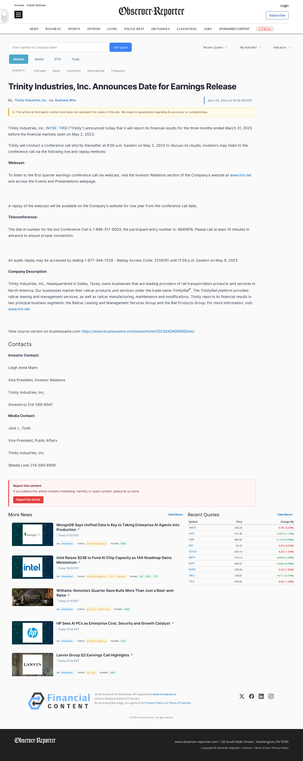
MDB (123, 543)
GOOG (193, 551)
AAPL (192, 533)
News (34, 29)
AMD (191, 539)
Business (53, 29)
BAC (191, 545)
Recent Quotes (213, 47)
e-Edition (265, 29)
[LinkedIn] (261, 701)
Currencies (74, 71)
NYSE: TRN (56, 128)
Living (112, 29)
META (192, 557)
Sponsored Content (234, 29)
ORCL (192, 575)
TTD (155, 576)
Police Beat (134, 29)
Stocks (39, 59)
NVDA (192, 569)
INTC (148, 576)
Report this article (28, 499)
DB (141, 576)
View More (174, 514)
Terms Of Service (180, 703)
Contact (246, 748)
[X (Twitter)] (242, 701)
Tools (75, 59)
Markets (18, 59)
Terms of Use (262, 748)
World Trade (104, 609)
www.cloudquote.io (164, 694)
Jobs (208, 29)
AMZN (192, 527)
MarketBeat (67, 543)
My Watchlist (248, 47)
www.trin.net (240, 175)
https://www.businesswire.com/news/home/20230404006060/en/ (138, 331)
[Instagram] (271, 701)
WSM (126, 609)
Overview (40, 71)
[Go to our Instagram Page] (35, 750)
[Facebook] (251, 701)
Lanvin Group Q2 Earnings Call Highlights (94, 655)
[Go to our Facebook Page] (17, 750)
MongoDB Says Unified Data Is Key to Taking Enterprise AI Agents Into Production (118, 527)
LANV (112, 672)
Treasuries (118, 71)
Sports (74, 29)
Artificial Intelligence (96, 543)
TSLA (191, 581)
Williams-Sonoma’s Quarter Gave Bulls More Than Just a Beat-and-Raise (115, 592)
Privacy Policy (154, 703)
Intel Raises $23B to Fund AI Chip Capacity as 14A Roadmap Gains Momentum (114, 560)
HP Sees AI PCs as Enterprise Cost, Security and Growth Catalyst (115, 623)
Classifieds (187, 29)
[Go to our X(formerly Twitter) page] (26, 750)
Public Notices (36, 5)
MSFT (192, 563)
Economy (91, 609)
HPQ (123, 641)
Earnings (121, 576)
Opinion (93, 29)
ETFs (57, 59)
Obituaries (160, 29)
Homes (19, 5)
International (95, 71)
